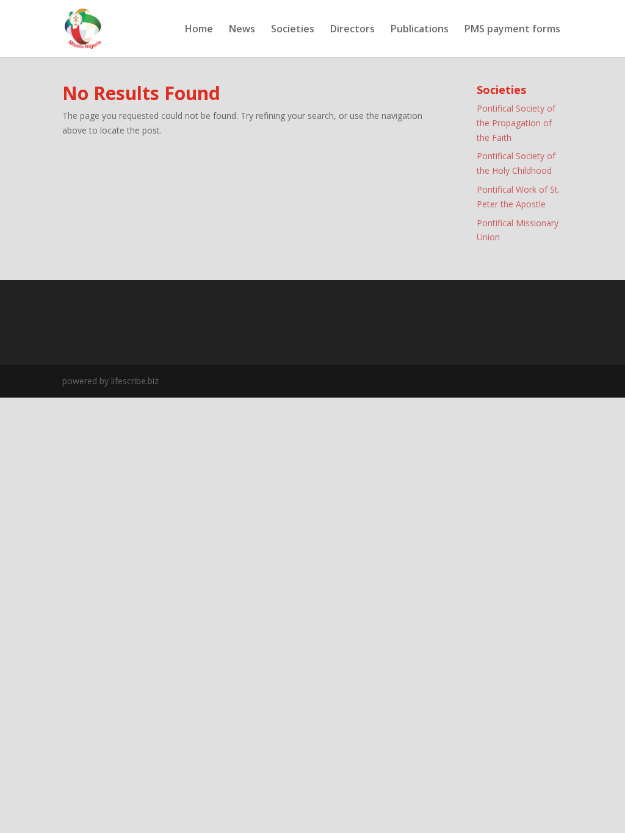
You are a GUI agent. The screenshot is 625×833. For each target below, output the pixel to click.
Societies (292, 29)
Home (199, 29)
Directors (352, 29)
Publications (420, 29)
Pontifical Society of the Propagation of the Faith (516, 122)
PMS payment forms (513, 29)
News (242, 29)
